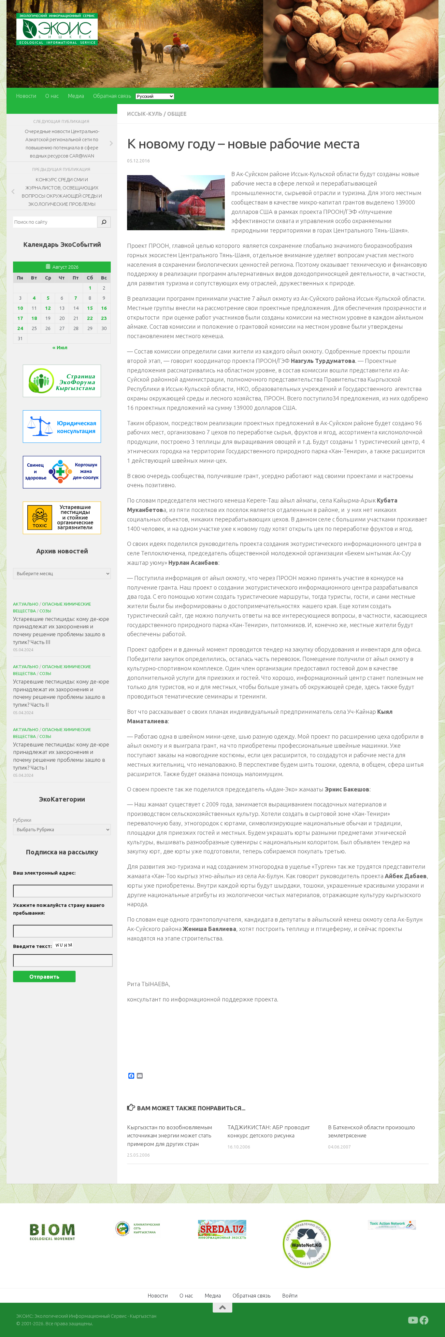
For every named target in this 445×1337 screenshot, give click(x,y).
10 (20, 308)
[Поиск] (104, 222)
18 (34, 318)
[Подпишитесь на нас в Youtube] (412, 1319)
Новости (26, 96)
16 (104, 308)
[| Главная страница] (57, 29)
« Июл (59, 347)
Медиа (76, 96)
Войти (289, 1295)
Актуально (25, 604)
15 (90, 308)
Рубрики (22, 820)
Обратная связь (112, 96)
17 (20, 318)
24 (20, 328)
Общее (177, 114)
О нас (52, 96)
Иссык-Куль (144, 114)
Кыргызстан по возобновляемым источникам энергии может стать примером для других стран (169, 1135)
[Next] (148, 1233)
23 (104, 318)
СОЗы (45, 610)
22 (90, 318)
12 (48, 308)
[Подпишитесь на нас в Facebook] (424, 1319)
